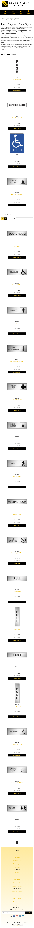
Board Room (17, 246)
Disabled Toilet (17, 156)
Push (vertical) (17, 79)
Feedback (17, 867)
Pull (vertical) (17, 629)
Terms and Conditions (17, 891)
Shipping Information (17, 886)
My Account (17, 853)
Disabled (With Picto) (17, 284)
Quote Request (17, 864)
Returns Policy (17, 898)
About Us (17, 872)
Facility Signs (9, 18)
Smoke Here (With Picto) (17, 782)
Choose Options (17, 90)
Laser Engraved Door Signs (10, 19)
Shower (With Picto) (17, 744)
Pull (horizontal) (17, 591)
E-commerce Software (15, 925)
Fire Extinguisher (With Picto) (17, 361)
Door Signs (17, 18)
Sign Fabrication (17, 882)
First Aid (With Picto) (17, 399)
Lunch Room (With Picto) (17, 194)
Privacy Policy (17, 895)
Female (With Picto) (17, 323)
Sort (13, 218)
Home (2, 18)
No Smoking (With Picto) (17, 553)
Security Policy (17, 901)
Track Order (17, 857)
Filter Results (7, 214)
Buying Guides (17, 905)
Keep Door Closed (17, 117)
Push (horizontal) (17, 667)
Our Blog (17, 876)
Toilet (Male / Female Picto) (17, 821)
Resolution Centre (17, 860)
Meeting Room (17, 514)
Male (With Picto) (17, 476)
